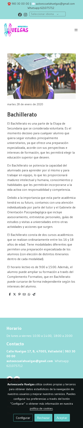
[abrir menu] (76, 30)
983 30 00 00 (20, 3)
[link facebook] (20, 14)
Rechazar (43, 418)
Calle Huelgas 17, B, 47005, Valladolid (34, 351)
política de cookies (41, 408)
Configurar (23, 418)
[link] (16, 30)
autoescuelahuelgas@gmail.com (55, 3)
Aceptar (62, 418)
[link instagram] (25, 14)
